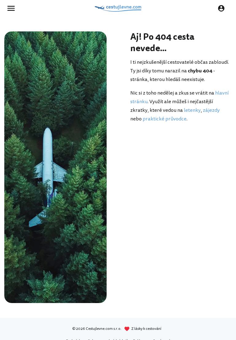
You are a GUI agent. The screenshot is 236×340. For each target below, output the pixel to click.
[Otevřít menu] (13, 8)
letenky (192, 110)
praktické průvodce (165, 119)
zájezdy (211, 110)
